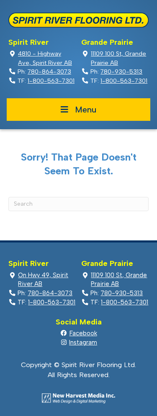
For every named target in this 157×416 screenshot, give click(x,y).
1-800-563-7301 (51, 80)
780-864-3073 (49, 71)
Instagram (83, 342)
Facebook (83, 333)
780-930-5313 (121, 71)
